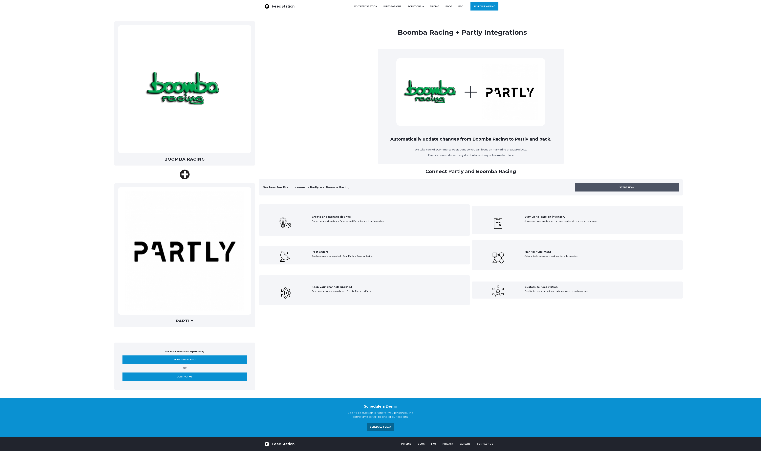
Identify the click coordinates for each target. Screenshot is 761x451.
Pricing (406, 444)
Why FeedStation (365, 6)
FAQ (460, 6)
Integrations (392, 6)
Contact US (485, 444)
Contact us (184, 376)
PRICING (434, 6)
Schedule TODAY (380, 426)
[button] (415, 6)
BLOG (449, 6)
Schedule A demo (185, 359)
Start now (626, 187)
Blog (421, 444)
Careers (465, 444)
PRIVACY (448, 444)
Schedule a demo (484, 6)
